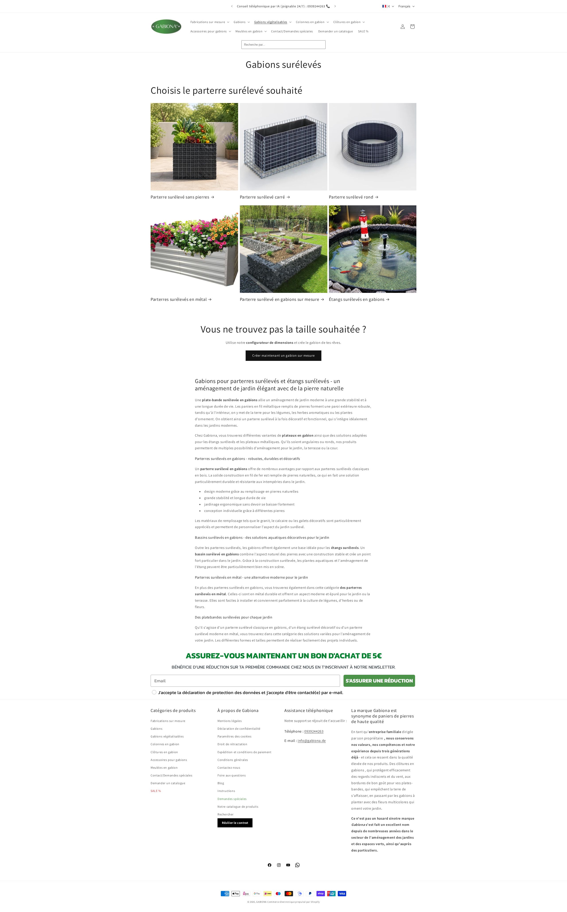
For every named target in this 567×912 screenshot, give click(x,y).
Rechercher (225, 814)
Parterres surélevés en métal (179, 299)
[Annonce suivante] (335, 6)
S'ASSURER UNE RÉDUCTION (379, 680)
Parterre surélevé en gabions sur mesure (279, 299)
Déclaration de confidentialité (238, 729)
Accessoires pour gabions (169, 760)
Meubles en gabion (164, 768)
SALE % (156, 791)
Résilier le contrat (235, 823)
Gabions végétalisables (167, 736)
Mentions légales (229, 721)
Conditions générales (232, 760)
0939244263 (314, 731)
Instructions (226, 791)
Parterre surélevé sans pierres (180, 197)
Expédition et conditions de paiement (244, 752)
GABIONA (261, 901)
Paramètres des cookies (234, 736)
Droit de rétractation (232, 744)
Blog (220, 783)
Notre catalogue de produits (237, 807)
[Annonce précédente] (232, 6)
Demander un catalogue (168, 783)
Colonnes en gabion (165, 744)
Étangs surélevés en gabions (356, 299)
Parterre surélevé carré (262, 197)
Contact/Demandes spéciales (171, 775)
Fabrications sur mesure (168, 721)
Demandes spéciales (232, 799)
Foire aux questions (231, 775)
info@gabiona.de (312, 740)
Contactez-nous (228, 768)
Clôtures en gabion (164, 752)
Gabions (156, 729)
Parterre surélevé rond (351, 197)
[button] (209, 22)
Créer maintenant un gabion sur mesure (283, 355)
